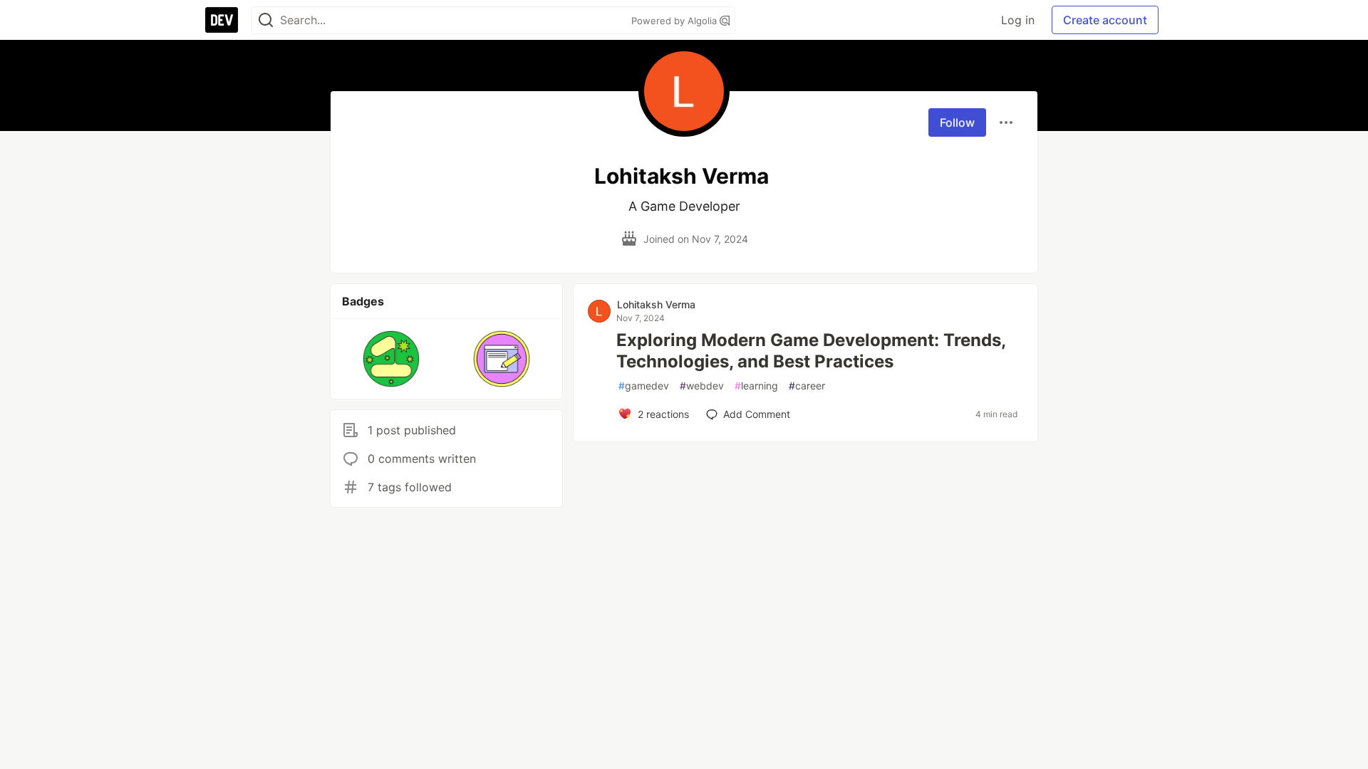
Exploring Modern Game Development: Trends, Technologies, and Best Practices (810, 351)
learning (756, 386)
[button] (391, 358)
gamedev (643, 386)
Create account (1105, 20)
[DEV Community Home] (221, 20)
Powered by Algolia (675, 20)
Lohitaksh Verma (656, 304)
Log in (1018, 20)
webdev (702, 386)
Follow (957, 122)
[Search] (266, 20)
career (807, 386)
